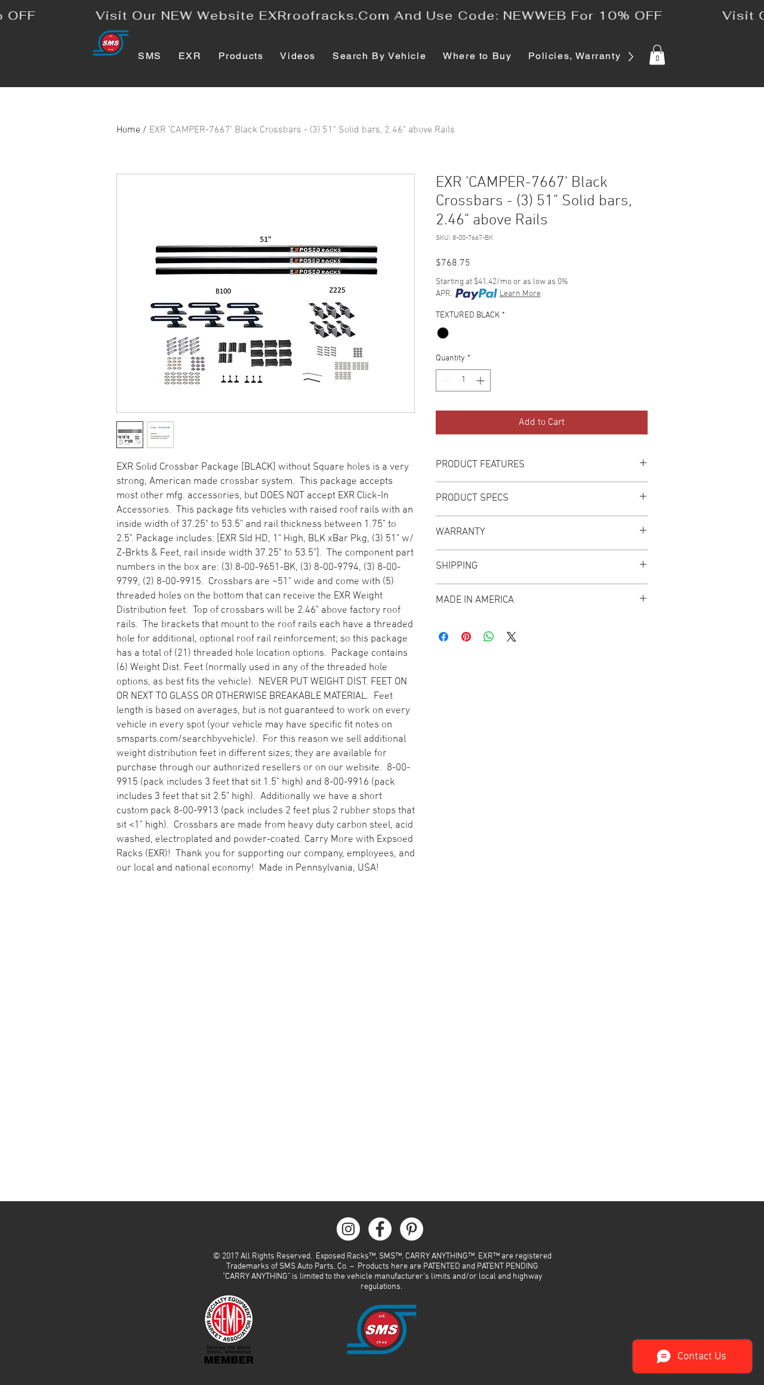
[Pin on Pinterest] (466, 637)
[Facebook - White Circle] (380, 1229)
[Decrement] (445, 380)
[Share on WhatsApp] (489, 637)
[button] (657, 54)
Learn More (520, 294)
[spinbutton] (463, 380)
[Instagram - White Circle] (348, 1229)
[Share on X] (511, 637)
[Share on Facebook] (443, 637)
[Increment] (481, 380)
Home (128, 130)
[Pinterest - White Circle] (411, 1229)
